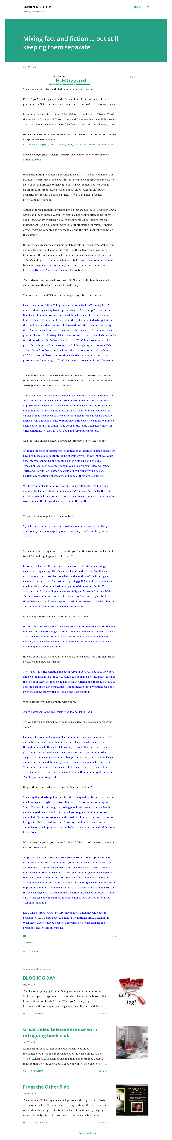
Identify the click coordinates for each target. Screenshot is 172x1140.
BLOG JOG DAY (39, 978)
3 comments (37, 1071)
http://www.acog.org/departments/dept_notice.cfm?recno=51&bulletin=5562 (69, 144)
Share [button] (133, 77)
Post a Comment (31, 951)
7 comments (37, 1013)
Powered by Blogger (87, 1133)
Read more (101, 1013)
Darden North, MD (38, 7)
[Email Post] (24, 936)
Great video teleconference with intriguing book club (60, 1032)
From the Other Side (46, 1087)
